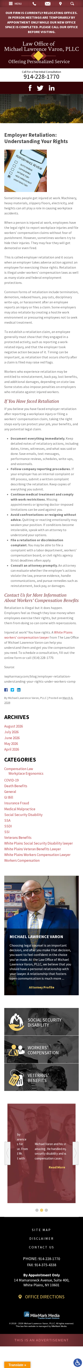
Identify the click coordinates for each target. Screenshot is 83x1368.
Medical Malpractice (19, 809)
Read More (41, 1167)
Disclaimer (41, 1238)
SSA (7, 820)
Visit (60, 3)
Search (72, 3)
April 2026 (11, 749)
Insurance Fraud (16, 803)
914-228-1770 (41, 76)
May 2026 (11, 743)
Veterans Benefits (17, 837)
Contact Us (41, 1247)
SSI (7, 832)
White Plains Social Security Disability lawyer (38, 843)
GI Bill (8, 797)
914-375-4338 (45, 1264)
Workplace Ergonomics (26, 773)
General (10, 791)
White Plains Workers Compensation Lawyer (37, 854)
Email (48, 3)
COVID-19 (11, 780)
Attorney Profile (41, 987)
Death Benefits (15, 786)
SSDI (8, 826)
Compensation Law (18, 768)
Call (34, 3)
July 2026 (11, 732)
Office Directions (44, 1297)
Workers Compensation (22, 860)
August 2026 (13, 726)
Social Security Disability (23, 814)
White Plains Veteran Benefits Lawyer (32, 849)
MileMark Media (59, 1326)
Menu (18, 4)
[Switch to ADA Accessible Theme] (77, 1362)
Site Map (41, 1230)
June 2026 (12, 738)
